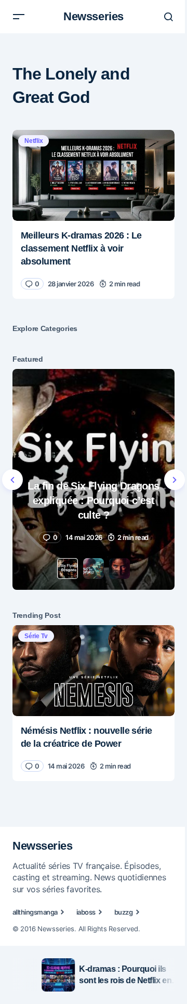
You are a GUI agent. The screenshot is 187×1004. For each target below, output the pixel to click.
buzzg (123, 912)
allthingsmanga (35, 912)
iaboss (86, 912)
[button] (18, 16)
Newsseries (93, 16)
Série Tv (36, 636)
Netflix (33, 140)
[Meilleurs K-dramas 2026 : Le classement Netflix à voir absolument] (93, 175)
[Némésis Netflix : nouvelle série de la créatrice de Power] (93, 671)
